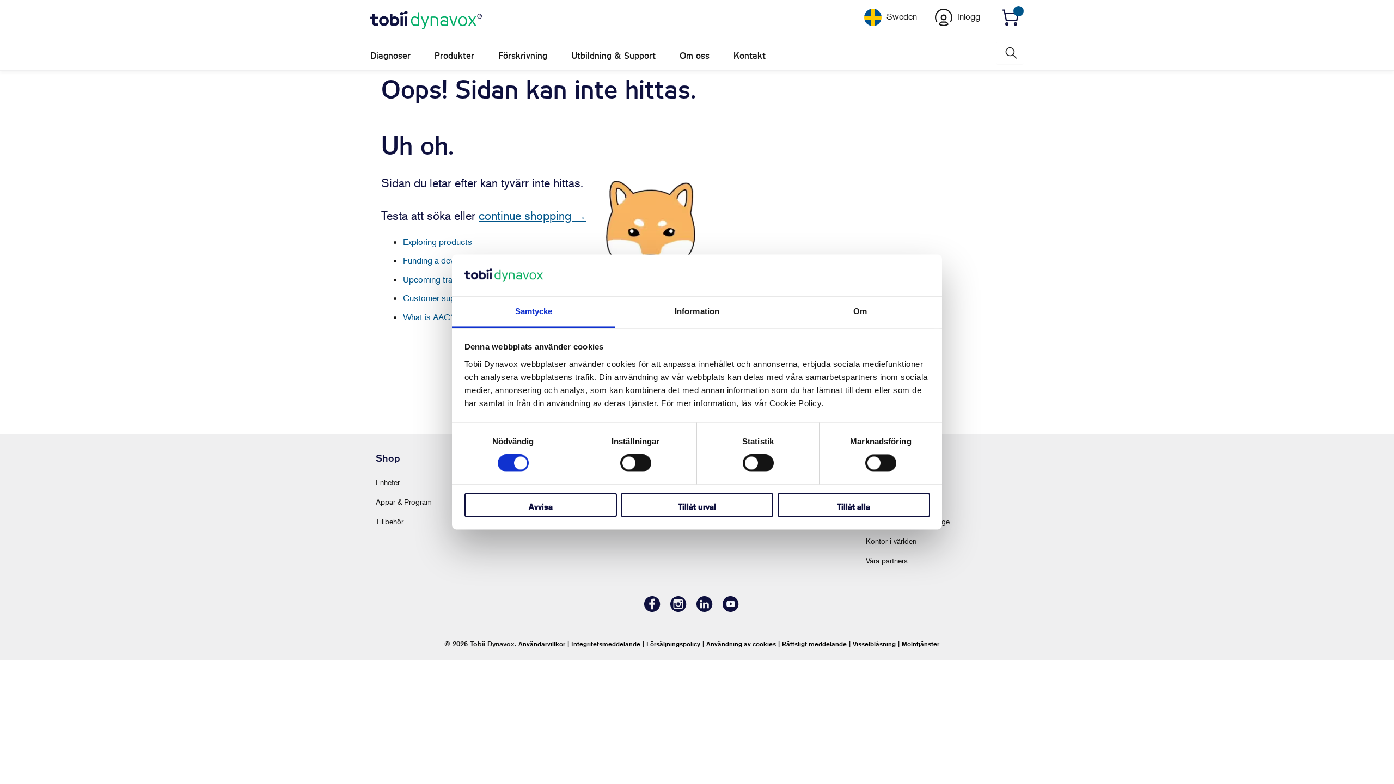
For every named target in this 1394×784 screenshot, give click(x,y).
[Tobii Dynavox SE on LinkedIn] (705, 609)
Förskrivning (522, 56)
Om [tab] (860, 311)
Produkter (454, 56)
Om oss (695, 56)
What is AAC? (429, 316)
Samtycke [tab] (534, 311)
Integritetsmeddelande (605, 644)
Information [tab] (697, 311)
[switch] (635, 463)
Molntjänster (920, 644)
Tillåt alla (853, 506)
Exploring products (437, 241)
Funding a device (433, 260)
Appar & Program (404, 501)
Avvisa (541, 506)
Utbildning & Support (613, 56)
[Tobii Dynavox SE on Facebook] (652, 609)
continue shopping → (532, 216)
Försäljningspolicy (673, 644)
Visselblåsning (874, 644)
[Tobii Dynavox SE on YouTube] (731, 609)
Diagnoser (390, 56)
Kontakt (749, 56)
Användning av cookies (741, 644)
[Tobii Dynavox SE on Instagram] (678, 609)
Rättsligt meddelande (814, 644)
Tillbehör (389, 521)
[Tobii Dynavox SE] (426, 20)
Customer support (436, 297)
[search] (1010, 53)
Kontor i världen (891, 541)
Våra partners (887, 560)
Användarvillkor (541, 644)
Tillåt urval (697, 506)
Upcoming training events (449, 279)
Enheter (388, 482)
